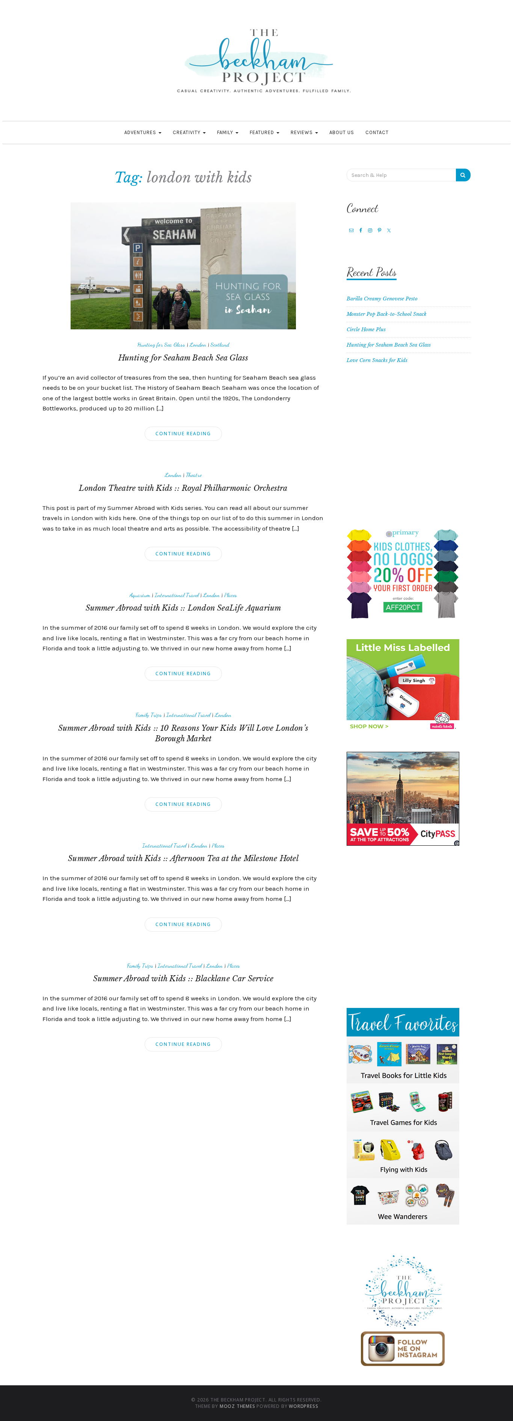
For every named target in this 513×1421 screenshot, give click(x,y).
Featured (263, 132)
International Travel (177, 594)
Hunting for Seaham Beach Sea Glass (183, 357)
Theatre (194, 474)
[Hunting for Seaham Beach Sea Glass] (183, 265)
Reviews (302, 132)
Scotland (220, 344)
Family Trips (149, 714)
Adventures (141, 132)
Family (226, 132)
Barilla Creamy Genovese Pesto (382, 299)
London (198, 344)
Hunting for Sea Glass (161, 344)
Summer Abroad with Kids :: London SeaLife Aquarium (183, 607)
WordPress (303, 1406)
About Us (341, 132)
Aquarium (140, 594)
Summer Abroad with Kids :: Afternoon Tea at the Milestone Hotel (183, 858)
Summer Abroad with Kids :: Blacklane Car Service (183, 978)
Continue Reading (183, 433)
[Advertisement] (409, 450)
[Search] (463, 175)
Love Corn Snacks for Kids (377, 360)
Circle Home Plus (366, 329)
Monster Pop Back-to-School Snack (387, 314)
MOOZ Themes (237, 1406)
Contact (377, 132)
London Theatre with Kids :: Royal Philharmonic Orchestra (183, 488)
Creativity (187, 132)
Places (230, 594)
